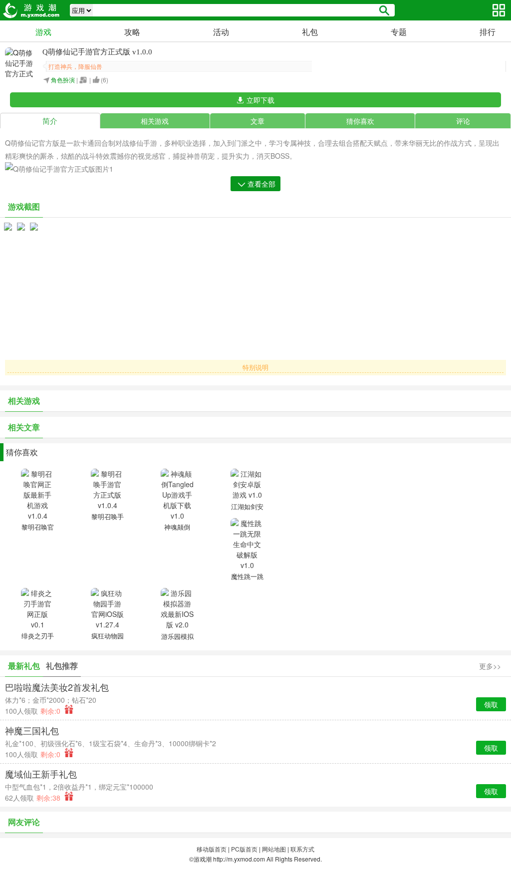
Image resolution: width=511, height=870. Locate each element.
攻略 (132, 31)
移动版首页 (212, 849)
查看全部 (261, 184)
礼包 (310, 31)
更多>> (490, 666)
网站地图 (274, 849)
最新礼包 (24, 665)
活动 (221, 31)
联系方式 (302, 849)
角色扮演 (63, 79)
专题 (399, 31)
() (104, 79)
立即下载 (260, 100)
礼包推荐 (62, 665)
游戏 (43, 31)
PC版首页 (244, 849)
